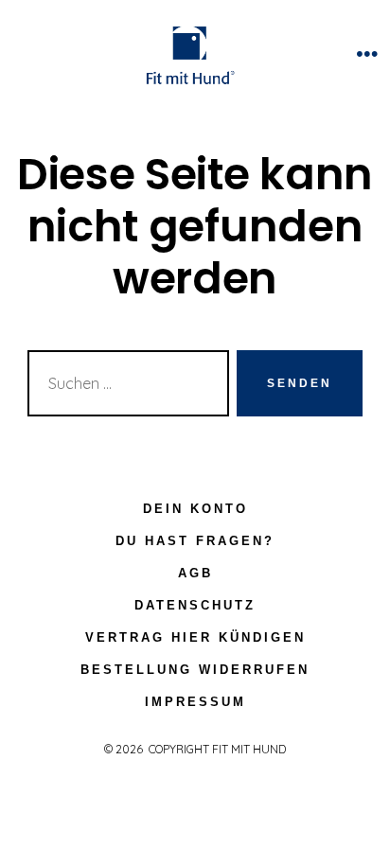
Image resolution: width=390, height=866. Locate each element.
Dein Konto (195, 509)
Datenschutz (195, 605)
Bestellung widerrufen (195, 670)
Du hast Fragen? (195, 541)
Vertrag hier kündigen (195, 637)
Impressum (195, 702)
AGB (195, 573)
